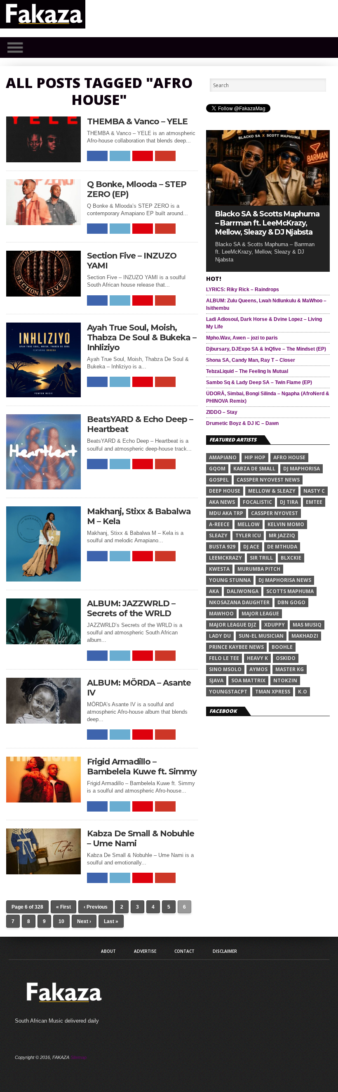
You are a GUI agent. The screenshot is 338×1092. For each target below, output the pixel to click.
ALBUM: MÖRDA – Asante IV (139, 688)
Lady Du (220, 635)
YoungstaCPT (228, 691)
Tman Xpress (272, 691)
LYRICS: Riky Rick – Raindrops (242, 289)
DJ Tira (289, 502)
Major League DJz (232, 624)
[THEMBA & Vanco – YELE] (43, 160)
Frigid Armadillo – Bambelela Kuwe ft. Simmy (142, 766)
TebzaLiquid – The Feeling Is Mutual (247, 371)
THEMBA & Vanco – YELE (137, 121)
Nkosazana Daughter (239, 602)
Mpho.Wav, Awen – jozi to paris (242, 338)
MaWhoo (221, 613)
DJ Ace (251, 546)
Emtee (314, 502)
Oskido (286, 658)
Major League (260, 613)
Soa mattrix (248, 680)
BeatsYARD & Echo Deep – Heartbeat (140, 424)
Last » (111, 921)
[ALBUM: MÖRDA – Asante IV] (43, 721)
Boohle (282, 646)
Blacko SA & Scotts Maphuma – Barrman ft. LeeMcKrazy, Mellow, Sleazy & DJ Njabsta (267, 223)
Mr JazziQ (282, 535)
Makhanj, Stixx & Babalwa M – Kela (139, 516)
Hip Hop (254, 457)
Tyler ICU (248, 535)
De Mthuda (282, 546)
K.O (302, 691)
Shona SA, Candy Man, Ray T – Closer (250, 360)
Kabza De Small (254, 468)
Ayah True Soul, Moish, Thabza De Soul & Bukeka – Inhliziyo (141, 337)
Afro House (289, 457)
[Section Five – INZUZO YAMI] (43, 294)
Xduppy (274, 624)
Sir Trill (261, 557)
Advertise (145, 951)
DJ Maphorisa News (284, 580)
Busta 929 (222, 546)
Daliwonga (242, 591)
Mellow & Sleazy (272, 490)
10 (61, 921)
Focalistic (257, 502)
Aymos (258, 669)
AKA (214, 591)
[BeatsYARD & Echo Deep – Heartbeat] (43, 487)
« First (63, 907)
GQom (217, 468)
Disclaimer (225, 951)
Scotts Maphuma (290, 591)
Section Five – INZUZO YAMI (131, 261)
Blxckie (291, 557)
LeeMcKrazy (225, 557)
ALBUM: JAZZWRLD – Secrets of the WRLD (131, 608)
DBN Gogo (291, 602)
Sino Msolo (225, 669)
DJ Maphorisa (301, 468)
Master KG (289, 669)
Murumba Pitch (258, 568)
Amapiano (223, 457)
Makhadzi (304, 635)
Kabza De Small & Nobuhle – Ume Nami (140, 838)
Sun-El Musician (261, 635)
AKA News (222, 502)
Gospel (219, 479)
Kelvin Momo (286, 524)
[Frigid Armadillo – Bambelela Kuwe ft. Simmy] (43, 800)
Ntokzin (285, 680)
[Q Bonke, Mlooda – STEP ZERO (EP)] (43, 222)
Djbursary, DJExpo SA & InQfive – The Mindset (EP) (266, 349)
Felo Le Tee (224, 658)
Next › (84, 921)
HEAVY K (257, 658)
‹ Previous (96, 907)
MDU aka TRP (226, 513)
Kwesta (219, 568)
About (108, 951)
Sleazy (218, 535)
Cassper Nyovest (274, 513)
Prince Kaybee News (236, 646)
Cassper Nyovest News (268, 479)
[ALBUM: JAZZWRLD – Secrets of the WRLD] (43, 642)
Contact (184, 951)
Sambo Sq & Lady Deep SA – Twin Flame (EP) (259, 382)
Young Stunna (230, 580)
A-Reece (219, 524)
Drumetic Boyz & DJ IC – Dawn (242, 423)
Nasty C (314, 490)
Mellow (248, 524)
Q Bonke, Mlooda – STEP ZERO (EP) (136, 189)
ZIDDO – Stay (221, 412)
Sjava (216, 680)
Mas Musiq (307, 624)
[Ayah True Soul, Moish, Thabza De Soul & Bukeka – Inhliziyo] (43, 395)
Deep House (224, 490)
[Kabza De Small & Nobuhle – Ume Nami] (43, 872)
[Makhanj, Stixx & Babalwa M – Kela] (43, 579)
